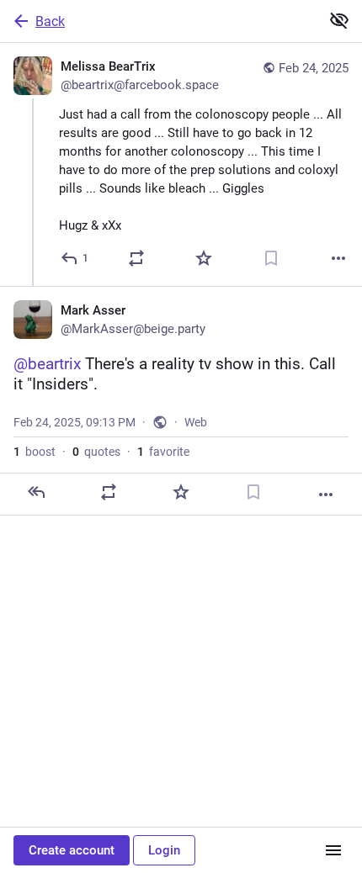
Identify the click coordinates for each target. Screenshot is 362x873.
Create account (71, 850)
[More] (338, 258)
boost (34, 451)
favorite (163, 451)
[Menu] (333, 850)
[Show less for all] (339, 20)
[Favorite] (204, 258)
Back (50, 21)
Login (164, 850)
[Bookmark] (271, 258)
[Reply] (36, 492)
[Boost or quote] (136, 258)
